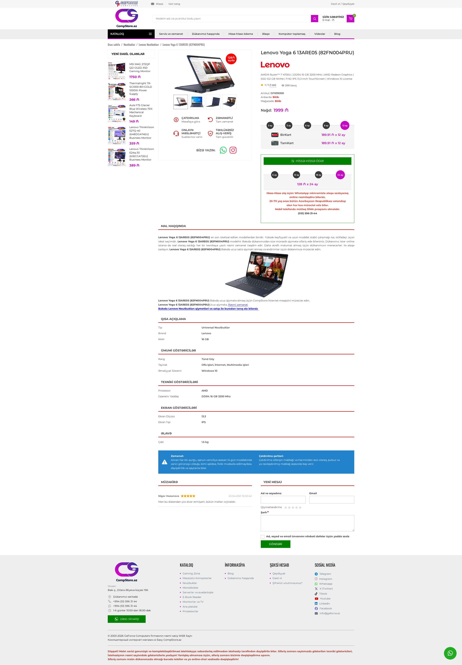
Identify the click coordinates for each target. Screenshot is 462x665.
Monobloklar (191, 587)
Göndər (275, 544)
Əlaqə (159, 3)
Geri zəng (174, 3)
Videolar (319, 33)
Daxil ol (277, 578)
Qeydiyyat (279, 573)
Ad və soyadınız (271, 493)
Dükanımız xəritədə (125, 596)
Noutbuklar (190, 583)
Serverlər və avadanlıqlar (198, 592)
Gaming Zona (191, 573)
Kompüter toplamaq (292, 33)
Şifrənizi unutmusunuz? (287, 583)
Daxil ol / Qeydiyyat (342, 3)
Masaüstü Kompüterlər (197, 578)
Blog (337, 33)
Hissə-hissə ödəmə (240, 33)
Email (313, 493)
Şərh (265, 512)
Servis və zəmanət (171, 33)
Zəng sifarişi (129, 619)
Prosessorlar (190, 611)
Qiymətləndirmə (271, 507)
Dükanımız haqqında (205, 33)
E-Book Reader (192, 597)
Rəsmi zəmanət (238, 304)
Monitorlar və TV (193, 601)
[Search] (314, 18)
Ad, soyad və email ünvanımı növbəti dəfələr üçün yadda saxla (307, 536)
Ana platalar (190, 606)
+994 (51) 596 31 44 (125, 601)
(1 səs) (273, 85)
